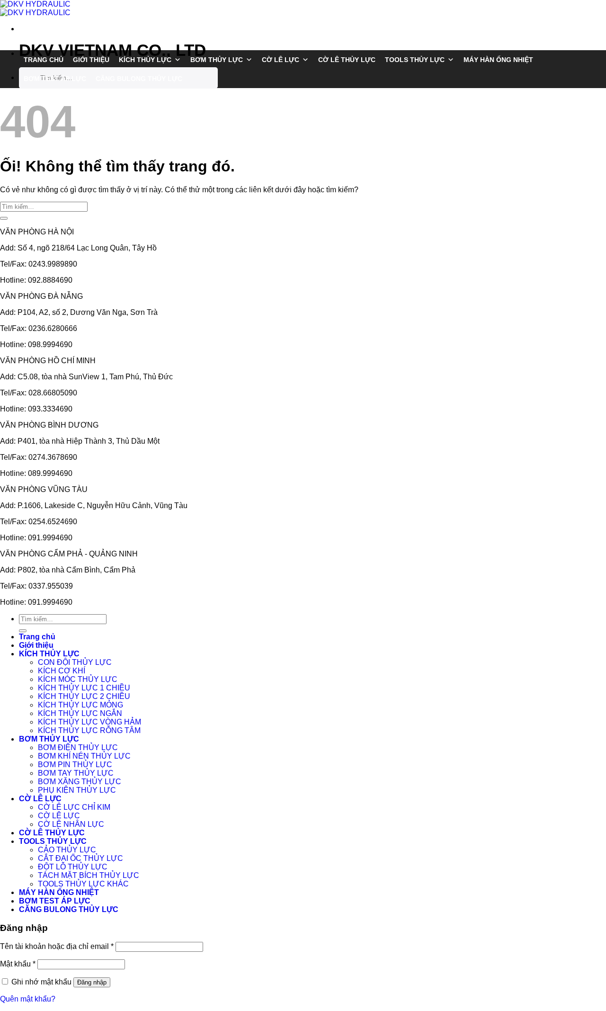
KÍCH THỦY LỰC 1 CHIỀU (84, 688)
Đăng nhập (92, 982)
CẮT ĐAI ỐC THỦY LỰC (80, 858)
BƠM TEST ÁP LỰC (55, 78)
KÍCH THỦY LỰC (145, 59)
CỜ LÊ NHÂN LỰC (71, 824)
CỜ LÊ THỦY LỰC (346, 59)
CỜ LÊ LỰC (280, 59)
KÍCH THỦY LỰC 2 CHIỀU (84, 696)
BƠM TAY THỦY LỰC (76, 773)
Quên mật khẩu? (27, 999)
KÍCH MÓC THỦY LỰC (77, 679)
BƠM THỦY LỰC (216, 59)
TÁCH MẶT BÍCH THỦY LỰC (88, 875)
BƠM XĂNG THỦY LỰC (79, 782)
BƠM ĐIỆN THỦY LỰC (78, 747)
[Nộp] (6, 6)
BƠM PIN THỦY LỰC (75, 764)
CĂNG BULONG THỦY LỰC (139, 78)
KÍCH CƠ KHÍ (61, 671)
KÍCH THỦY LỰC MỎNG (80, 705)
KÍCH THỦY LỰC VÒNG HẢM (89, 722)
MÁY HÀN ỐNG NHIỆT (498, 59)
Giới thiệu (91, 59)
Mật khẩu (18, 964)
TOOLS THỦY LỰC (415, 59)
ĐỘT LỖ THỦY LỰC (72, 867)
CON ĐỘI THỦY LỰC (75, 662)
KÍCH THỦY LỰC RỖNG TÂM (89, 730)
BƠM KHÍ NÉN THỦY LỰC (84, 756)
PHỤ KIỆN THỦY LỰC (77, 790)
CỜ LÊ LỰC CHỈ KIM (74, 807)
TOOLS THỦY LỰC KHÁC (83, 884)
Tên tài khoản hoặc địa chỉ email (57, 946)
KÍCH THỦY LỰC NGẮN (80, 713)
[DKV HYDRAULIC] (35, 8)
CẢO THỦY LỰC (67, 850)
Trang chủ (43, 59)
